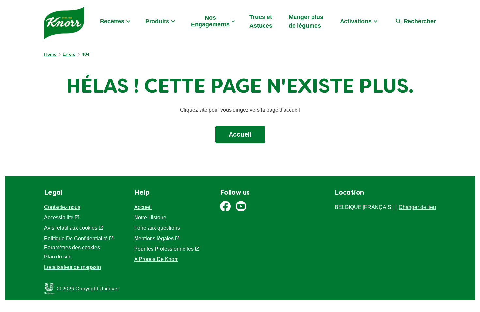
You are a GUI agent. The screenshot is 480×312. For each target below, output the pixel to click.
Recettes (112, 21)
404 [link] (85, 54)
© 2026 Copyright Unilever (88, 288)
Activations (356, 21)
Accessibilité (58, 217)
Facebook (225, 206)
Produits (157, 21)
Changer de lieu (417, 207)
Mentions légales (154, 238)
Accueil (240, 134)
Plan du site (58, 256)
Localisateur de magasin (72, 267)
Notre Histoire (150, 217)
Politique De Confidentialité (76, 238)
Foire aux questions (157, 228)
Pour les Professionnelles (164, 249)
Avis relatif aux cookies (70, 228)
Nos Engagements (210, 21)
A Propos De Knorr (156, 259)
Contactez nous (62, 207)
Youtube (241, 206)
